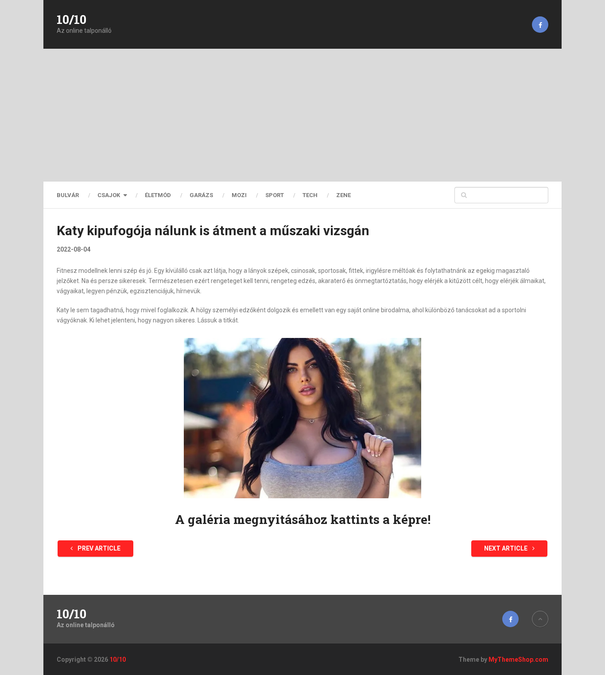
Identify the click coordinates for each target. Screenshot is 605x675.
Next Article (506, 548)
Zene (343, 195)
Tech (310, 195)
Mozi (239, 195)
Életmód (158, 195)
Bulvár (68, 195)
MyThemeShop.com (518, 659)
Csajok (108, 195)
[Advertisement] (302, 115)
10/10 (71, 19)
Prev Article (98, 548)
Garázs (201, 195)
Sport (274, 195)
